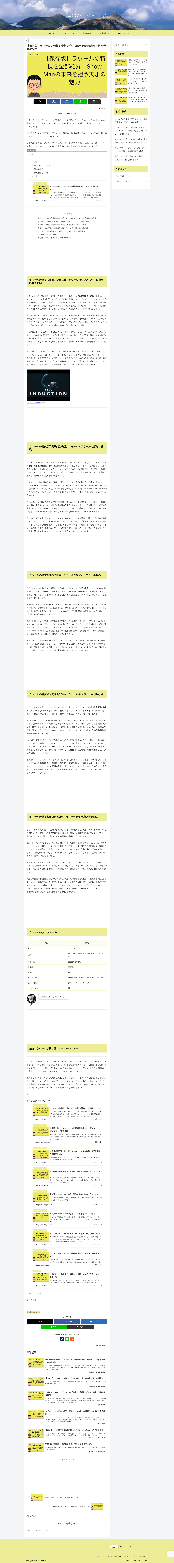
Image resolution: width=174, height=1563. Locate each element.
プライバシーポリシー (141, 1557)
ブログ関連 (31, 1300)
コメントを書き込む (67, 1523)
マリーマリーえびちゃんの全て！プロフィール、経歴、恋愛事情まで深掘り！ (131, 149)
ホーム (100, 1557)
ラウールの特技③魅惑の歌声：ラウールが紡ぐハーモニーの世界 (63, 225)
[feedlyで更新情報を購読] (67, 1339)
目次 (64, 214)
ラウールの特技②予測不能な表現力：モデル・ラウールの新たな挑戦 (65, 221)
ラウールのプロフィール (48, 234)
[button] (94, 101)
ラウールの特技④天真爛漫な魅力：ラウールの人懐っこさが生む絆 (64, 228)
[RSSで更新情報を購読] (72, 1339)
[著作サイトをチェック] (62, 1339)
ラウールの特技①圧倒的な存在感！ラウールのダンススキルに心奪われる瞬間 (68, 218)
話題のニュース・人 (35, 1293)
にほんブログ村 (125, 1546)
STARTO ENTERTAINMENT (90, 977)
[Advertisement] (67, 258)
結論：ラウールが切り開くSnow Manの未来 (55, 238)
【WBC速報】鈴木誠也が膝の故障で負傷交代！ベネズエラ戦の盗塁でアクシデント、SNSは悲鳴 (131, 130)
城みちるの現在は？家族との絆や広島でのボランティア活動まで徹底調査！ (131, 141)
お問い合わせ (128, 1557)
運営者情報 (118, 1557)
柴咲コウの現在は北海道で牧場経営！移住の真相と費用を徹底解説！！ (131, 158)
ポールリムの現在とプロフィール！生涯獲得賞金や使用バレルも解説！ (131, 120)
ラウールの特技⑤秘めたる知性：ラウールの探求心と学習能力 (62, 231)
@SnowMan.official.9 (33, 403)
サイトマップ (108, 1557)
